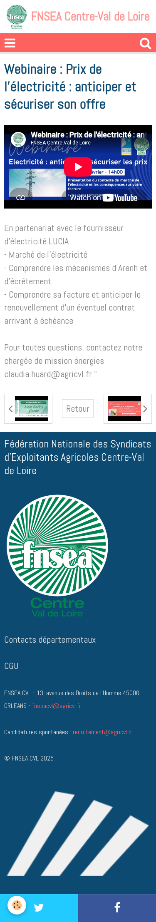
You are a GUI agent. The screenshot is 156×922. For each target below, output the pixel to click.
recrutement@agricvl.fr (102, 732)
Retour (77, 409)
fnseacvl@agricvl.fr (56, 705)
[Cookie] (16, 905)
